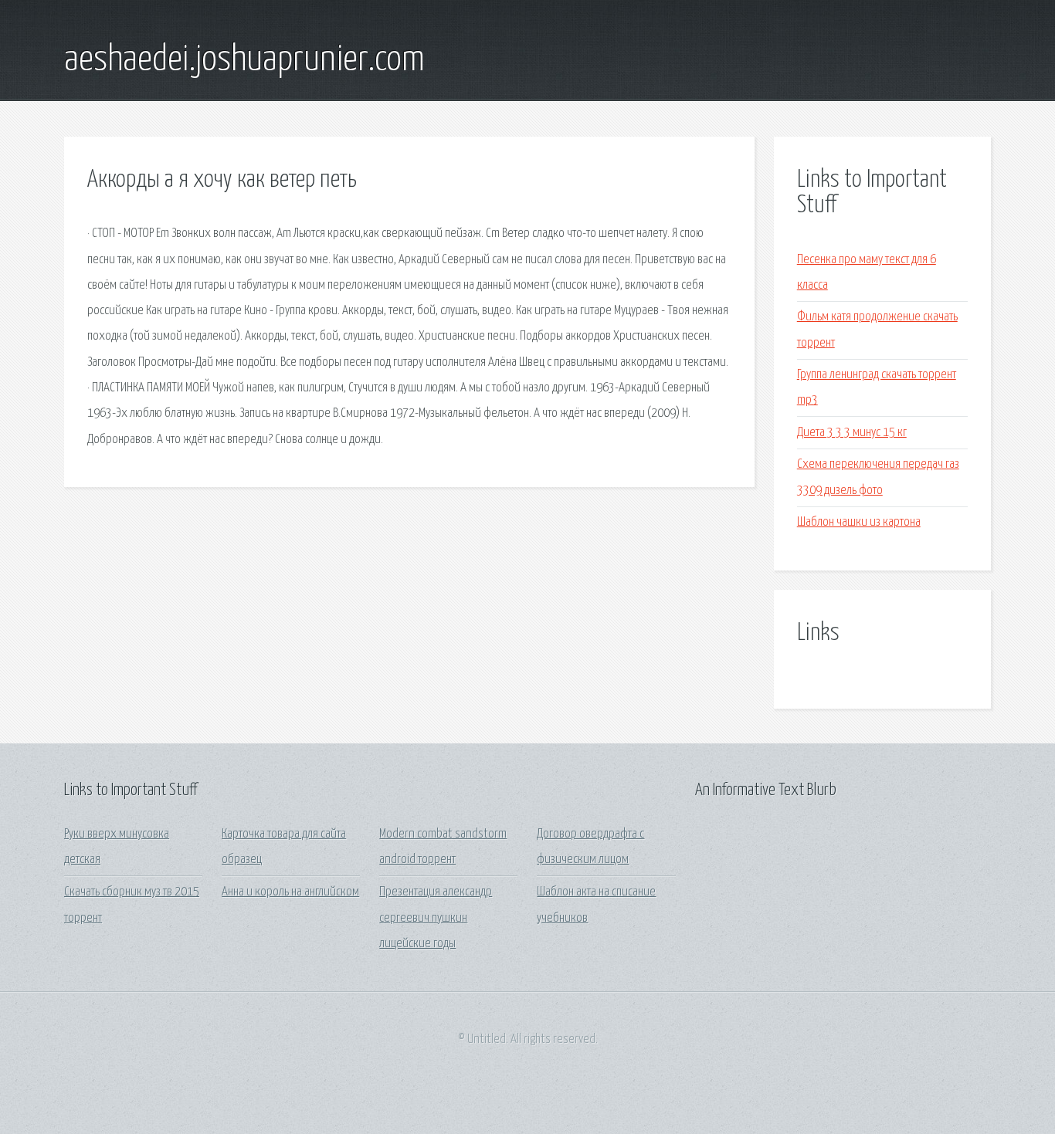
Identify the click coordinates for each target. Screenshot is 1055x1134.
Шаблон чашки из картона (859, 522)
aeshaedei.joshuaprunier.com (244, 60)
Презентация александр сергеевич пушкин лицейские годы (435, 917)
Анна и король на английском (290, 892)
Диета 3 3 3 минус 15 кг (852, 432)
